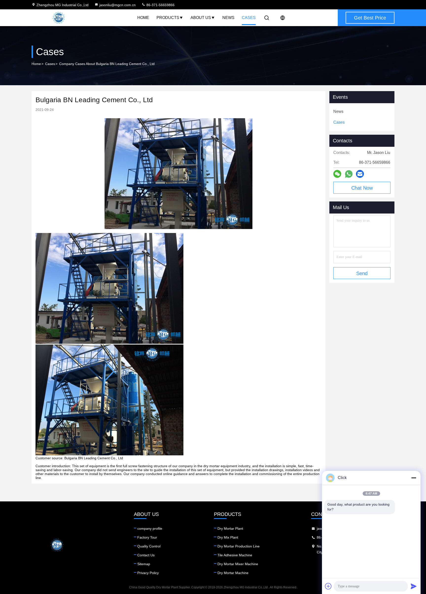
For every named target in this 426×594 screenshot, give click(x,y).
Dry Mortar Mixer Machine (237, 564)
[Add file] (328, 586)
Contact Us (146, 555)
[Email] (360, 174)
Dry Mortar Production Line (238, 546)
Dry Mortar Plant (230, 528)
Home (143, 18)
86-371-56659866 (160, 5)
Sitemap (143, 564)
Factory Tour (147, 537)
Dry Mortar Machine (232, 573)
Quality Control (148, 546)
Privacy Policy (148, 573)
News (228, 18)
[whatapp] (349, 174)
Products (168, 18)
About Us (201, 18)
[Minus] (414, 478)
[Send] (414, 586)
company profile (149, 528)
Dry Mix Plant (227, 537)
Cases (249, 18)
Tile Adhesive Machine (234, 555)
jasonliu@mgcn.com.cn (117, 5)
